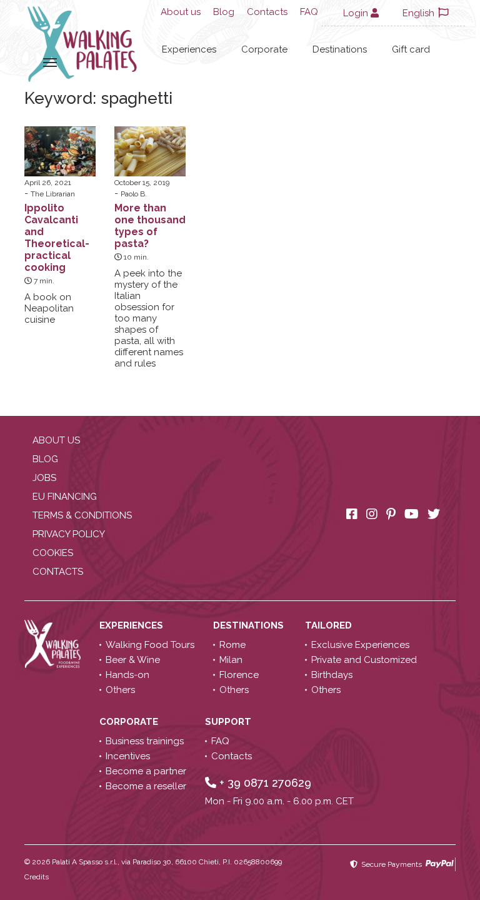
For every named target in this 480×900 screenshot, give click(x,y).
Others (120, 689)
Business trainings (145, 741)
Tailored (329, 625)
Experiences (189, 49)
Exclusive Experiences (360, 644)
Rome (232, 644)
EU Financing (64, 496)
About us (181, 12)
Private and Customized (364, 659)
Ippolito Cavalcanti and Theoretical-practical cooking (56, 237)
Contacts (267, 12)
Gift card (411, 49)
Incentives (128, 756)
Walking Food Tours (150, 644)
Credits (36, 876)
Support (229, 721)
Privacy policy (68, 534)
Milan (230, 659)
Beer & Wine (133, 659)
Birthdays (331, 674)
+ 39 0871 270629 (263, 782)
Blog (223, 12)
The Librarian (53, 194)
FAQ (309, 12)
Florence (239, 674)
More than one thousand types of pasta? (150, 226)
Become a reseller (146, 786)
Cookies (52, 553)
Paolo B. (134, 194)
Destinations (339, 49)
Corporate (264, 49)
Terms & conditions (82, 515)
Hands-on (127, 674)
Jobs (44, 477)
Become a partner (146, 771)
